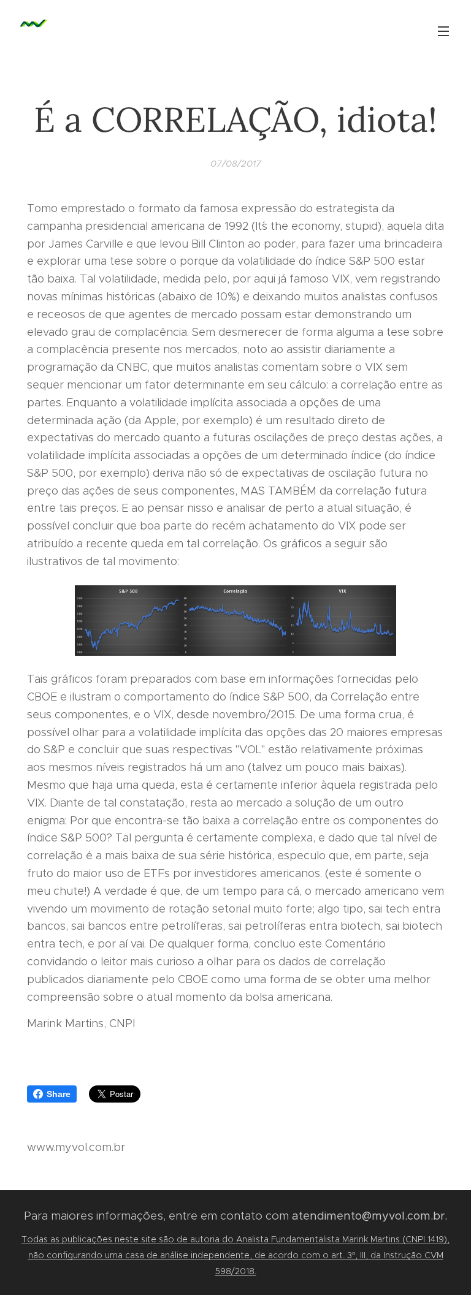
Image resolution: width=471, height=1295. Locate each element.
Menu (443, 30)
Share (59, 1094)
